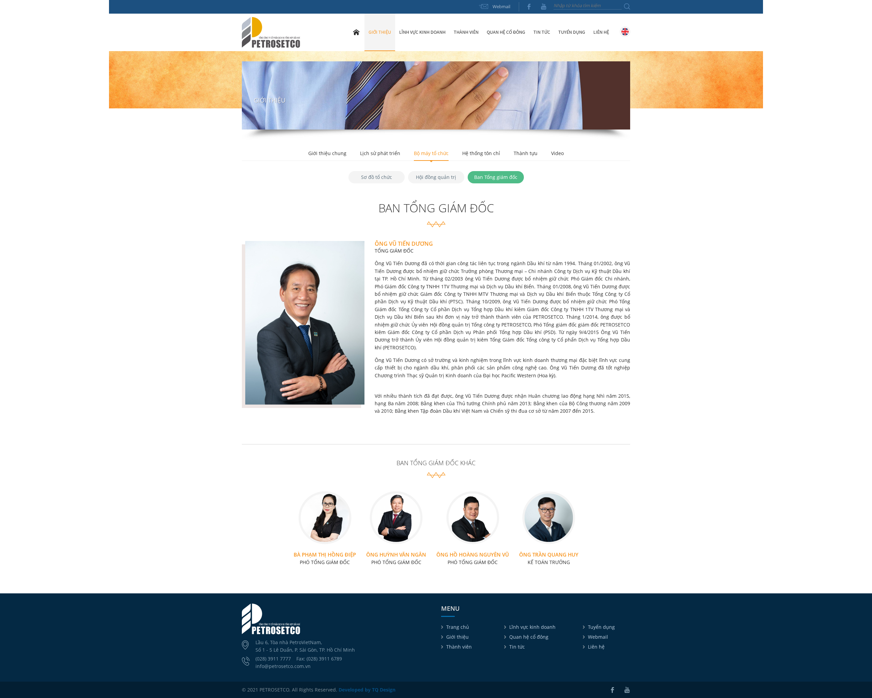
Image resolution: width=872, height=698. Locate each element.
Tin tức (517, 646)
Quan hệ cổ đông (528, 637)
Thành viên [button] (466, 32)
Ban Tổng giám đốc (495, 177)
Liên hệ (601, 32)
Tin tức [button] (541, 32)
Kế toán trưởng (548, 558)
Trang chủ (356, 32)
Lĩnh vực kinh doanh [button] (422, 32)
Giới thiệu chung (327, 153)
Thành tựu (526, 153)
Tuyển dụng (571, 32)
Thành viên (459, 646)
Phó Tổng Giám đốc (472, 558)
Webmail (501, 6)
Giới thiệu (457, 637)
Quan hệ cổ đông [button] (506, 32)
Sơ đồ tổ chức (376, 177)
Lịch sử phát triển (380, 153)
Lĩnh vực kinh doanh (532, 627)
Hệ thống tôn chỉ (481, 153)
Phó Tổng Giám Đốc (325, 558)
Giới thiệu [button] (380, 32)
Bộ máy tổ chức (431, 153)
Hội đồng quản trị (436, 177)
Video (557, 153)
